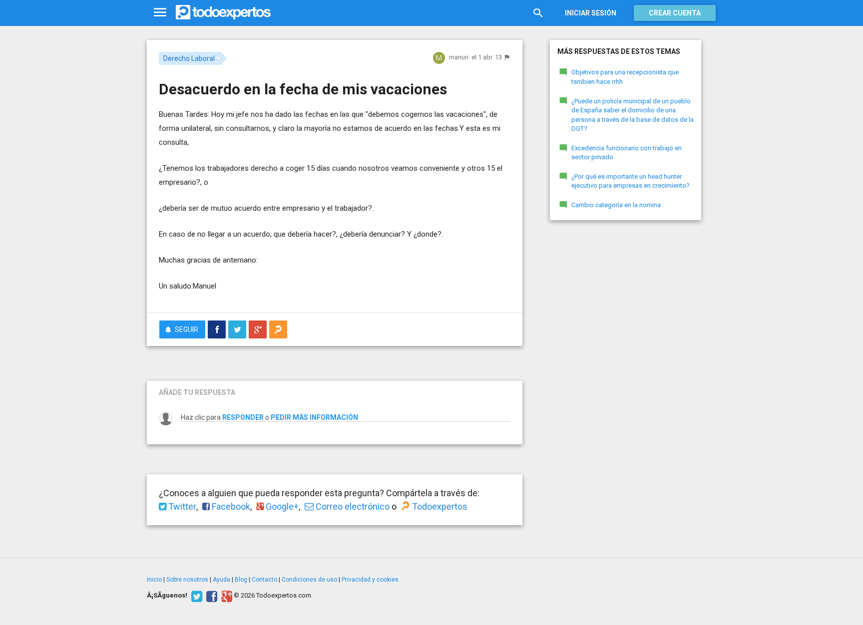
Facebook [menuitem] (230, 506)
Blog (241, 579)
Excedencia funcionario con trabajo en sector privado (626, 152)
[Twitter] (195, 595)
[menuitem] (217, 329)
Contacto (264, 579)
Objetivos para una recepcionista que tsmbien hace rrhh (625, 76)
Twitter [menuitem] (181, 506)
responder (243, 417)
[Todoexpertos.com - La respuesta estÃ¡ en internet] (223, 12)
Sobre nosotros (187, 579)
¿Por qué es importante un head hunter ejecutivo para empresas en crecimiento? (630, 181)
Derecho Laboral (189, 58)
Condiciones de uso (309, 579)
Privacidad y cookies (370, 579)
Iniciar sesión (590, 13)
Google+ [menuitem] (281, 506)
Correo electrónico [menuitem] (352, 506)
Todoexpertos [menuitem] (438, 506)
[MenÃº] (160, 12)
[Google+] (225, 595)
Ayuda (221, 579)
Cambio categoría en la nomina (616, 205)
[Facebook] (210, 595)
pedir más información (314, 417)
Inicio (154, 579)
